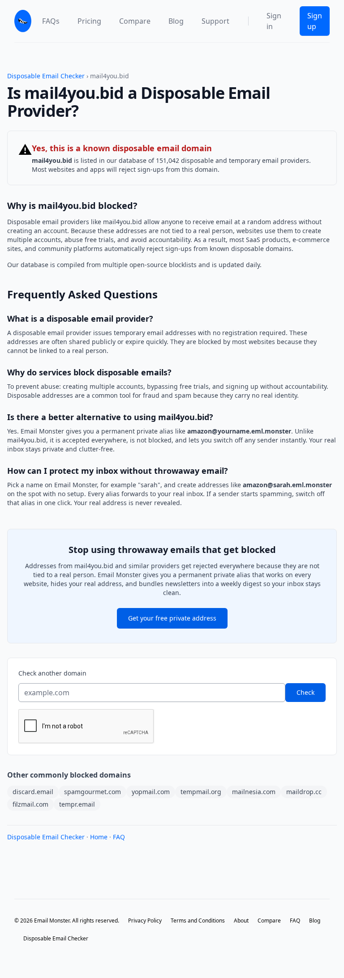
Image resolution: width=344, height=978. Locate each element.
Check (305, 692)
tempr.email (77, 804)
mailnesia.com (253, 791)
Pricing (89, 21)
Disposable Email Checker (46, 76)
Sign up (314, 21)
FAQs (51, 21)
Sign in (274, 21)
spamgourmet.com (92, 791)
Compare (134, 21)
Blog (176, 21)
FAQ (119, 837)
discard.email (33, 791)
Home (99, 837)
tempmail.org (201, 791)
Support (215, 21)
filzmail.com (30, 804)
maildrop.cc (304, 791)
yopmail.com (151, 791)
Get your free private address (172, 618)
